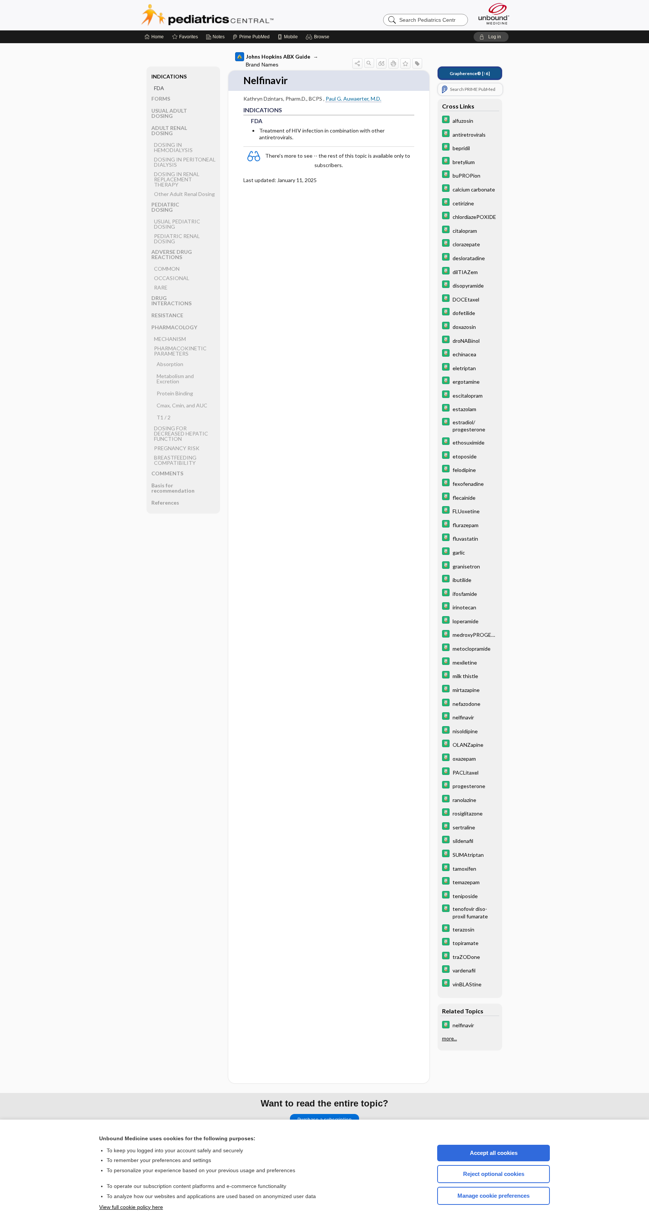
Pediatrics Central (234, 15)
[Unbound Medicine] (493, 14)
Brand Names (262, 65)
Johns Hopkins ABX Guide (278, 56)
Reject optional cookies (493, 1174)
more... (449, 1039)
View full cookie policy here (131, 1207)
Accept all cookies (494, 1153)
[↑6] (470, 73)
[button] (319, 36)
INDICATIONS (169, 76)
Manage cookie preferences (493, 1195)
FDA (159, 88)
